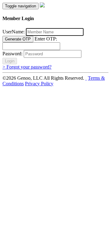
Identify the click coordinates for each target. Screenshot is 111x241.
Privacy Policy (39, 83)
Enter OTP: (46, 38)
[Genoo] (42, 5)
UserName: (13, 31)
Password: (12, 53)
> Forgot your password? (26, 67)
